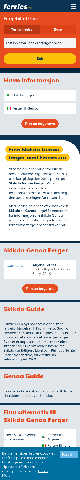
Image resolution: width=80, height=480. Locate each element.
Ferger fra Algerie (56, 437)
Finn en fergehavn (40, 124)
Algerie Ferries (44, 265)
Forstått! (69, 455)
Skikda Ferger (23, 95)
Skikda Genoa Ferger (27, 183)
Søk (40, 59)
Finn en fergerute (40, 289)
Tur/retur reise (21, 29)
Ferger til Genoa (25, 108)
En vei (58, 29)
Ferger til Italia (59, 446)
